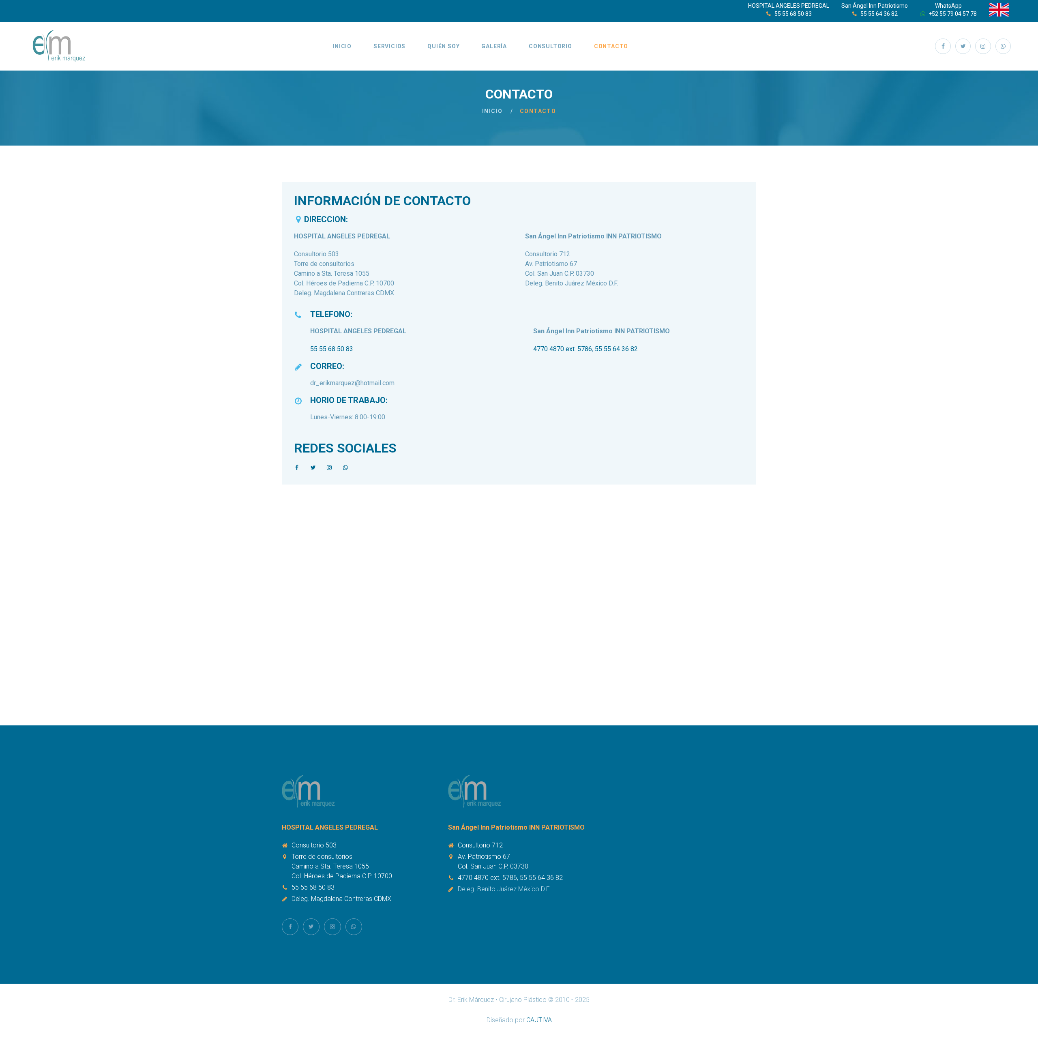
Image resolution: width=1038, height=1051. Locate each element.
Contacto (611, 46)
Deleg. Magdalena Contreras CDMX (341, 899)
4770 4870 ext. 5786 (562, 349)
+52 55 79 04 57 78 (953, 14)
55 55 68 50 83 (793, 14)
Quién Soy (443, 46)
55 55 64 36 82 (879, 14)
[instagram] (983, 46)
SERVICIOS (389, 46)
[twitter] (963, 46)
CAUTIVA (539, 1020)
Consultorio (550, 46)
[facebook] (942, 46)
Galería (494, 46)
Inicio (342, 46)
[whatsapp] (1003, 46)
